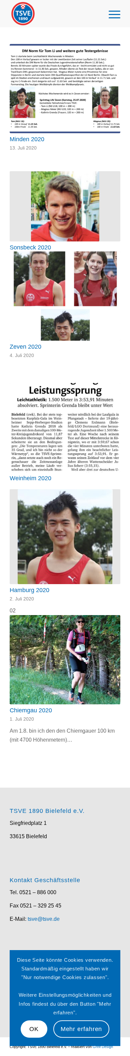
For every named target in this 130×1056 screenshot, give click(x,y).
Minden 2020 (27, 139)
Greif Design (103, 1047)
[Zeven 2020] (65, 296)
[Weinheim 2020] (65, 427)
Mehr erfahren (81, 1029)
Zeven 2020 (25, 346)
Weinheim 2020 (30, 478)
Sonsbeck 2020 (30, 247)
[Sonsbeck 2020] (65, 206)
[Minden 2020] (65, 88)
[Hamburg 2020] (65, 536)
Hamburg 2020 (29, 590)
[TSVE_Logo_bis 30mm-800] (54, 13)
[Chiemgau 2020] (65, 659)
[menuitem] (111, 13)
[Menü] (111, 13)
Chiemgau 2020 (31, 710)
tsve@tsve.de (44, 919)
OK (34, 1029)
